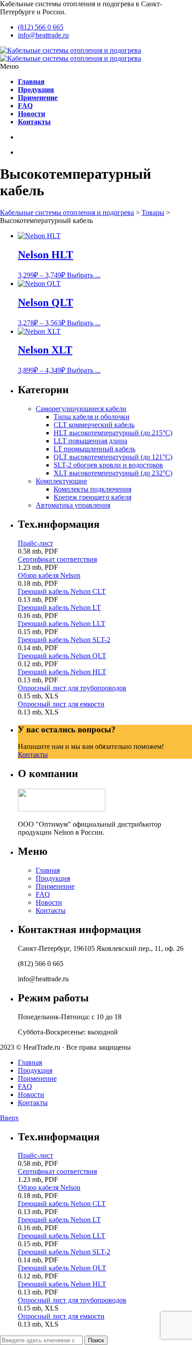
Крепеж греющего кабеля (92, 497)
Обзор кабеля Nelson (49, 575)
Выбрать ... (83, 275)
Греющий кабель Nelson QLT (62, 656)
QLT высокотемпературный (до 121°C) (113, 457)
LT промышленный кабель (94, 449)
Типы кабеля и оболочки (91, 416)
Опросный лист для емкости (61, 704)
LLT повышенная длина (90, 441)
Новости (49, 902)
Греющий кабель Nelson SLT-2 (64, 639)
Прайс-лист (35, 543)
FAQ (43, 894)
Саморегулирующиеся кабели (81, 408)
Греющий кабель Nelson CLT (62, 591)
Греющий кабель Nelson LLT (61, 623)
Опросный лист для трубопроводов (72, 688)
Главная (48, 870)
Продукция (53, 878)
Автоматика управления (73, 505)
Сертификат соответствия (57, 559)
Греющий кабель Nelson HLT (62, 672)
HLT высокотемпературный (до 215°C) (113, 433)
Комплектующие (61, 481)
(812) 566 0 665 (40, 27)
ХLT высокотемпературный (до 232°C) (113, 473)
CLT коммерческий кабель (94, 425)
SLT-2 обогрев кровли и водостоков (108, 465)
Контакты (33, 754)
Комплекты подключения (92, 489)
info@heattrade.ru (43, 35)
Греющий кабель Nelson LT (59, 607)
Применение (55, 886)
